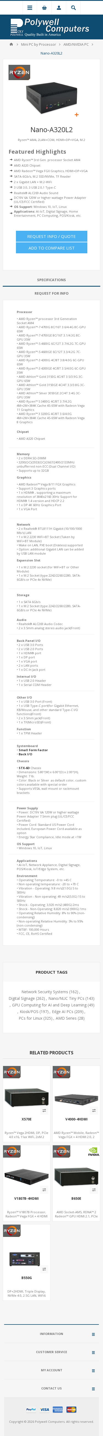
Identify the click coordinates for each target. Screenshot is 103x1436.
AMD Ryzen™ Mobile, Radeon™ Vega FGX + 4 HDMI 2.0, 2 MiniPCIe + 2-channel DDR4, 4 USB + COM (76, 1139)
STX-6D (24, 768)
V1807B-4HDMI (26, 1199)
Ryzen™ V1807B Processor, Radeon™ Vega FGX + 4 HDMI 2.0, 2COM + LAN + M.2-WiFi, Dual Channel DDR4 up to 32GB (26, 1218)
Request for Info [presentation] (52, 293)
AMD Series (66, 1018)
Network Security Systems (44, 991)
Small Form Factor (33, 750)
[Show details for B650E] (76, 1169)
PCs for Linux (30, 1018)
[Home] (11, 44)
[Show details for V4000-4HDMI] (76, 1089)
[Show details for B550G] (26, 1248)
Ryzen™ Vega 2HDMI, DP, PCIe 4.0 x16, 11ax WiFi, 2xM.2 (26, 1135)
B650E (76, 1199)
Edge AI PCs (62, 1011)
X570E (27, 1119)
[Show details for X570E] (26, 1089)
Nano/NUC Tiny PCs (66, 998)
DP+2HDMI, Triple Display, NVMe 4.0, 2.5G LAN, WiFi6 (26, 1293)
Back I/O (25, 754)
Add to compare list (52, 248)
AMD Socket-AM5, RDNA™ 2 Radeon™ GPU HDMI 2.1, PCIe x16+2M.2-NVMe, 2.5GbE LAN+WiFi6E (76, 1218)
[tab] (51, 280)
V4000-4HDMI (76, 1119)
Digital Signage (22, 998)
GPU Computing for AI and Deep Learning (49, 1005)
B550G (26, 1278)
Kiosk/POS (29, 1011)
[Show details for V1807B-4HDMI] (26, 1169)
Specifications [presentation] (51, 279)
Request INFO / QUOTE (51, 236)
